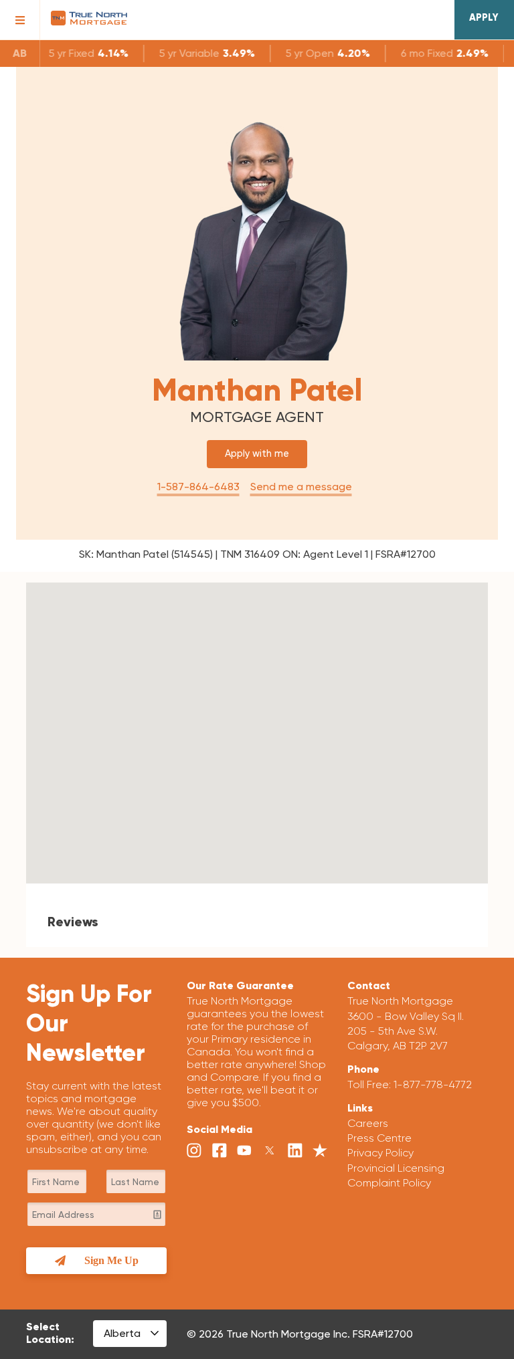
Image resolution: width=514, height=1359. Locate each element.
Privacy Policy (380, 1152)
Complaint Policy (389, 1182)
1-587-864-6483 (198, 486)
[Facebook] (219, 1151)
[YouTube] (244, 1151)
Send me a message (301, 486)
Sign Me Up (111, 1260)
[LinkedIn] (295, 1151)
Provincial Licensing (395, 1168)
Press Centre (379, 1138)
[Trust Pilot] (320, 1151)
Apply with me (257, 453)
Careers (367, 1123)
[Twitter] (269, 1151)
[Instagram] (194, 1151)
